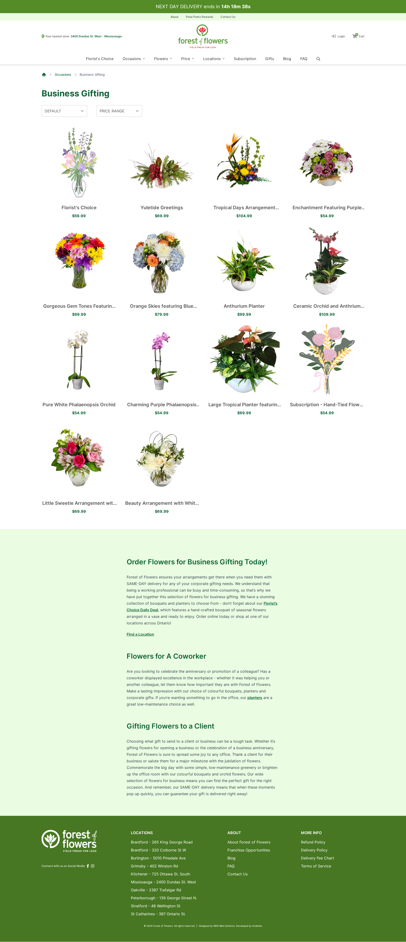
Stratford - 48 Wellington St (155, 906)
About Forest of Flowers (248, 842)
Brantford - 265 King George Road (162, 842)
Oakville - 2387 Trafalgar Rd (156, 890)
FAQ (303, 58)
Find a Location (140, 634)
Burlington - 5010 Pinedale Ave (158, 858)
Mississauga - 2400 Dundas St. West (163, 882)
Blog (287, 58)
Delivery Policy (314, 850)
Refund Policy (313, 842)
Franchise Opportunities (248, 850)
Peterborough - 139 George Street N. (164, 898)
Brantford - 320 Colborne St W (158, 850)
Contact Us (228, 17)
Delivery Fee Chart (317, 858)
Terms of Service (316, 866)
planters (254, 697)
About (174, 17)
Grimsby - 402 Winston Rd (154, 866)
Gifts (269, 58)
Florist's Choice (99, 58)
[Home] (44, 74)
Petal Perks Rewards (199, 17)
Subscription (245, 58)
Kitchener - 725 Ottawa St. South (160, 874)
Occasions (63, 74)
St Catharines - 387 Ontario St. (158, 914)
